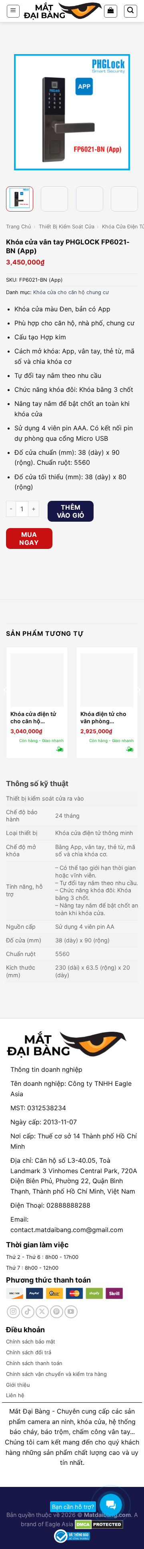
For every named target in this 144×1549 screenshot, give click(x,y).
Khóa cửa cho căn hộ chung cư (71, 292)
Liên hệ (15, 1395)
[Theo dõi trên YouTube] (71, 1312)
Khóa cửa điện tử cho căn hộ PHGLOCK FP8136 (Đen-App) (34, 717)
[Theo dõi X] (42, 1312)
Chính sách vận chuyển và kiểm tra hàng (56, 1374)
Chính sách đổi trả (28, 1352)
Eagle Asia (59, 1524)
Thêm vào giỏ (71, 511)
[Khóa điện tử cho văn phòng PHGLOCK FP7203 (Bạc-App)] (107, 679)
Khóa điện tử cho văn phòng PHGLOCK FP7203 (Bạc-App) (105, 717)
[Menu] (13, 11)
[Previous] (13, 112)
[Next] (131, 112)
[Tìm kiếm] (131, 11)
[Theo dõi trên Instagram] (13, 1312)
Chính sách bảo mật (30, 1341)
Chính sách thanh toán (34, 1363)
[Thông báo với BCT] (72, 1535)
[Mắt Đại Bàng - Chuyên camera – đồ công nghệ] (63, 11)
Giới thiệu (18, 1385)
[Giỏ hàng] (110, 11)
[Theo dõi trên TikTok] (27, 1312)
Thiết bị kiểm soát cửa (66, 227)
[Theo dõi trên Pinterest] (56, 1312)
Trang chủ (18, 227)
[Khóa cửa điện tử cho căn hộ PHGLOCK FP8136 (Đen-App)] (37, 679)
